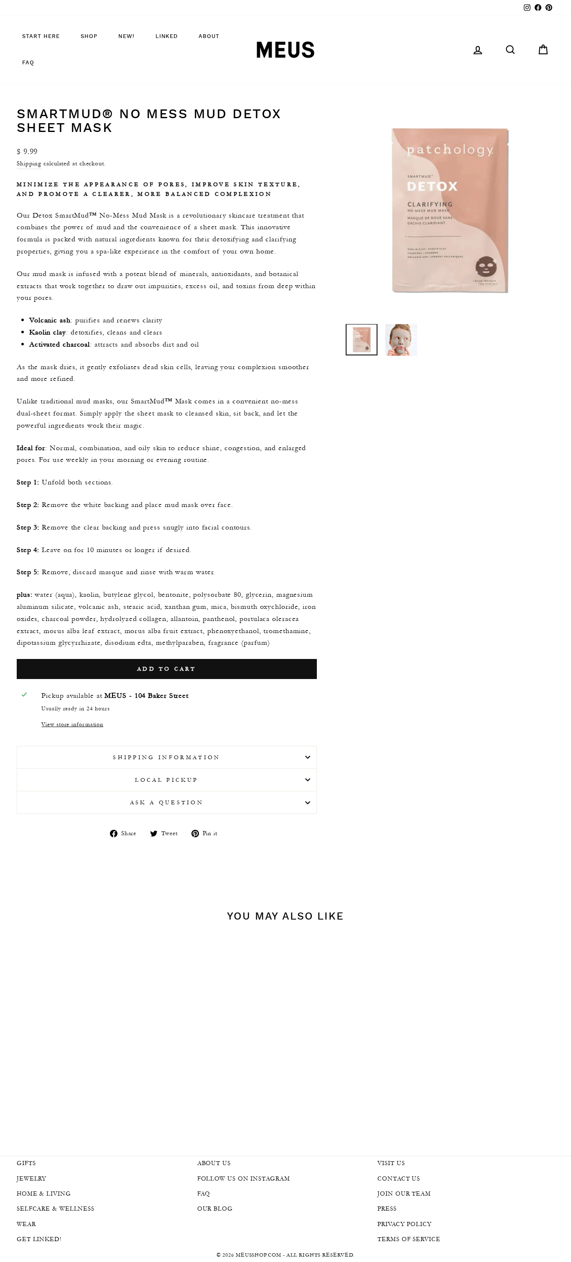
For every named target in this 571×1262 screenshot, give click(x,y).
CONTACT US (398, 1178)
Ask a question (167, 802)
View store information (72, 724)
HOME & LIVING (44, 1193)
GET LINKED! (39, 1239)
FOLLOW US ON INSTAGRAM (243, 1178)
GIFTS (26, 1163)
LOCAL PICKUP (166, 780)
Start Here (41, 36)
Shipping (29, 163)
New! (126, 36)
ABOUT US (214, 1163)
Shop (89, 36)
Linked (166, 36)
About (209, 36)
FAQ (28, 63)
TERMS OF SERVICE (408, 1239)
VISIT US (391, 1163)
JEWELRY (31, 1178)
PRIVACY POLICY (404, 1224)
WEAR (26, 1224)
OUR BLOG (215, 1208)
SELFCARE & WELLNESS (55, 1208)
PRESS (387, 1208)
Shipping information (166, 757)
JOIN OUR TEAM (404, 1193)
